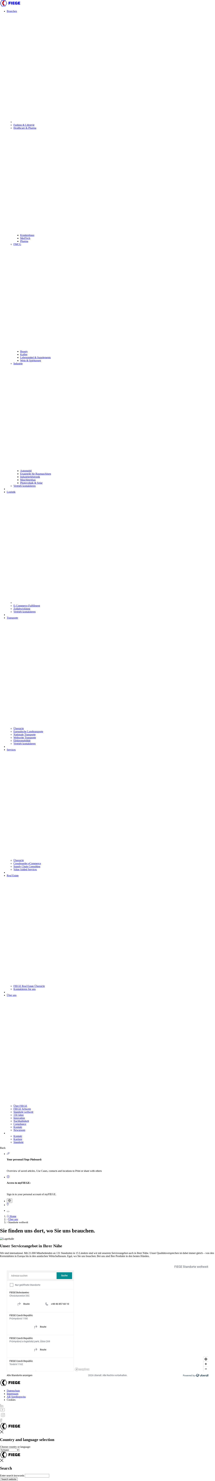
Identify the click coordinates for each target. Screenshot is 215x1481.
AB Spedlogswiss (16, 1396)
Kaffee (23, 354)
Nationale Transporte (24, 734)
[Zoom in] (205, 1364)
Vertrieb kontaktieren (24, 485)
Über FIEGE (20, 1105)
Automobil (26, 470)
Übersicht (18, 728)
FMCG (17, 244)
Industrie (18, 363)
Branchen (12, 11)
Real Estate (13, 875)
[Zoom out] (205, 1368)
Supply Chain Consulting (26, 866)
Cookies (11, 1399)
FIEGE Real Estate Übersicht (29, 986)
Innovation (19, 1118)
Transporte (12, 617)
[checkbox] (11, 1285)
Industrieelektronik (30, 476)
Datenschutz (13, 1390)
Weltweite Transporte (24, 737)
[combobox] (32, 1275)
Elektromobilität (21, 740)
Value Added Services (25, 869)
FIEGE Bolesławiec (19, 1292)
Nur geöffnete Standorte (27, 1285)
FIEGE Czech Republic (21, 1315)
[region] (141, 1320)
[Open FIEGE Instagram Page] (3, 1416)
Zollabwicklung (21, 608)
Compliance (19, 1124)
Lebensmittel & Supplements (35, 357)
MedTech (25, 238)
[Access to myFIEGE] (8, 1177)
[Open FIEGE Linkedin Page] (1, 1406)
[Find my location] (205, 1359)
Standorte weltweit (23, 1111)
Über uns (11, 995)
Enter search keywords (12, 1475)
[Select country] (9, 1201)
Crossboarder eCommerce (27, 863)
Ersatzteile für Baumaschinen (35, 473)
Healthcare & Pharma (24, 128)
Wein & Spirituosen (30, 360)
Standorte (18, 1142)
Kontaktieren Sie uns (24, 989)
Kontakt (17, 1127)
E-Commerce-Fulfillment (26, 605)
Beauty (24, 351)
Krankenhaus (27, 235)
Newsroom (19, 1130)
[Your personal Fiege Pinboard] (8, 1153)
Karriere (17, 1139)
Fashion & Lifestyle (23, 125)
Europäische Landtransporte (28, 731)
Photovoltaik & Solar (31, 482)
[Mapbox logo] (82, 1369)
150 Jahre (18, 1115)
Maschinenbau (28, 479)
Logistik (11, 491)
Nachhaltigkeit (21, 1121)
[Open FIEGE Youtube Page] (2, 1410)
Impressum (12, 1393)
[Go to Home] (10, 5)
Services (11, 749)
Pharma (24, 241)
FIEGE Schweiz (22, 1108)
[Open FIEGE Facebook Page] (1, 1421)
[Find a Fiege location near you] (8, 1204)
